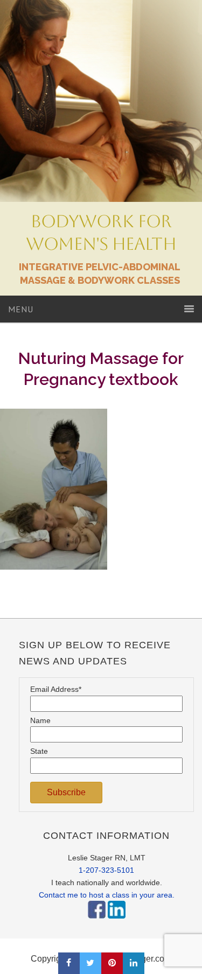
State (39, 751)
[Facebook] (97, 921)
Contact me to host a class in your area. (107, 895)
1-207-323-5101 (106, 870)
